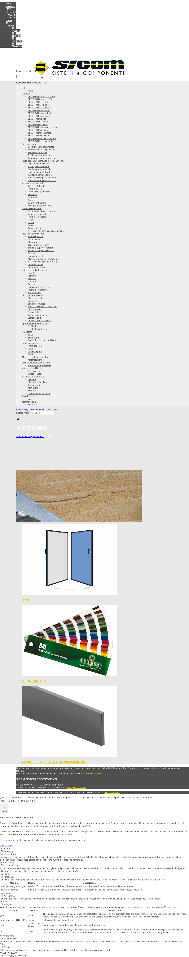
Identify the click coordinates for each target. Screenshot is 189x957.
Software (32, 404)
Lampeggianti (34, 317)
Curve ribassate (35, 228)
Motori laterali (35, 298)
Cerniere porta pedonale (39, 169)
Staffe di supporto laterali (40, 247)
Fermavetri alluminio (37, 152)
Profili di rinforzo (36, 188)
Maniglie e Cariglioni (37, 382)
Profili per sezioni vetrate (40, 155)
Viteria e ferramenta (37, 289)
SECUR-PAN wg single (38, 121)
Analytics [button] (4, 901)
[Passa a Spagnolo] (17, 46)
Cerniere (32, 275)
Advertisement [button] (7, 935)
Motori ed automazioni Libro (35, 357)
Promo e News (10, 8)
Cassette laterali (36, 186)
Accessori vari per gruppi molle (42, 261)
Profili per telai (35, 345)
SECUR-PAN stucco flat (39, 110)
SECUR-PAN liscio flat (38, 102)
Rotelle (31, 273)
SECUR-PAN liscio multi (39, 107)
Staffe (31, 354)
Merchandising (29, 401)
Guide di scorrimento (31, 208)
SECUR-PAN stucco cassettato (42, 127)
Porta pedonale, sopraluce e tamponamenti (42, 160)
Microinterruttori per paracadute (43, 259)
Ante (30, 334)
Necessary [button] (5, 848)
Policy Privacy (112, 792)
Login (9, 20)
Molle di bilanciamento (33, 233)
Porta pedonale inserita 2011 (42, 180)
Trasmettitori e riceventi (39, 320)
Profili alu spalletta (37, 329)
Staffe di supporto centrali (41, 250)
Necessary (8, 851)
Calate (31, 222)
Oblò (30, 200)
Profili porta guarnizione (39, 191)
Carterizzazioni (35, 373)
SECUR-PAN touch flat (38, 130)
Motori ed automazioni (32, 295)
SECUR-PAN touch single (39, 132)
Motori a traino (35, 309)
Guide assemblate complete (41, 211)
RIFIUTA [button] (15, 801)
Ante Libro (27, 331)
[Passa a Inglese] (16, 30)
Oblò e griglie (34, 385)
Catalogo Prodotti (11, 13)
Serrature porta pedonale (40, 174)
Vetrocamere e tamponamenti (42, 149)
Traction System (35, 264)
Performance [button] (6, 893)
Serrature (32, 194)
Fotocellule (33, 312)
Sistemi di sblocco (36, 303)
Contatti (11, 17)
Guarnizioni (33, 197)
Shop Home (21, 409)
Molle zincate (34, 242)
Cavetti (31, 284)
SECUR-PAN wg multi (38, 124)
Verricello (32, 301)
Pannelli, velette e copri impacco (43, 340)
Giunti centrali (34, 239)
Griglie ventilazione (37, 202)
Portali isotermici (30, 396)
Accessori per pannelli (32, 183)
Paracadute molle (36, 256)
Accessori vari (34, 292)
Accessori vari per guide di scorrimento (46, 230)
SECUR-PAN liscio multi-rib (40, 141)
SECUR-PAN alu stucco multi (41, 96)
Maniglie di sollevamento (40, 205)
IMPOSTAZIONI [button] (28, 801)
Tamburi (32, 253)
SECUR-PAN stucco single (40, 113)
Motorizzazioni (35, 359)
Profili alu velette (36, 326)
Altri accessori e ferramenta (35, 270)
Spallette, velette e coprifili (35, 323)
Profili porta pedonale (38, 166)
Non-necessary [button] (7, 862)
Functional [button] (5, 873)
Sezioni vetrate (29, 144)
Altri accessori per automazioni (42, 306)
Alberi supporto (35, 236)
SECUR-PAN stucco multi (39, 116)
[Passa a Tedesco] (16, 36)
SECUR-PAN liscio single (39, 104)
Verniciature (33, 337)
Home (9, 3)
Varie (30, 90)
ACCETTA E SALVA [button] (8, 952)
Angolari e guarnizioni (38, 214)
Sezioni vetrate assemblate (41, 146)
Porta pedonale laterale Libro (36, 362)
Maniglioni (33, 387)
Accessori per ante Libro (33, 376)
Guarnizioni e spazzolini (39, 393)
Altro (24, 88)
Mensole (32, 278)
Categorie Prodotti (37, 409)
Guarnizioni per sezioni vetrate (42, 158)
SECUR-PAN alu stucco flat (40, 99)
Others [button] (3, 944)
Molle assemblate (36, 267)
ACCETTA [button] (5, 801)
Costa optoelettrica (37, 315)
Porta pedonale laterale (39, 172)
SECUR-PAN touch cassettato (42, 138)
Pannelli (26, 93)
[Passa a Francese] (17, 41)
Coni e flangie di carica (38, 244)
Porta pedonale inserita (39, 163)
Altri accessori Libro (31, 368)
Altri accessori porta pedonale (42, 177)
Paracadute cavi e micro (39, 287)
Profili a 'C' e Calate (37, 216)
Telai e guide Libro (31, 343)
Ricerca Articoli (23, 412)
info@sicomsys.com (76, 787)
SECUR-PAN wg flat (37, 118)
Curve (30, 225)
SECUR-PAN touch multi (39, 135)
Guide (30, 219)
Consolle (32, 281)
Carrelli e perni (35, 351)
